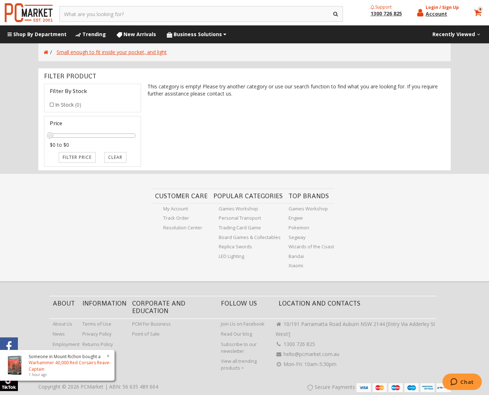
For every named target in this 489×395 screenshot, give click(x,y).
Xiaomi (296, 265)
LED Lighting (231, 256)
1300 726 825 (298, 344)
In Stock (68, 104)
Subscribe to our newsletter (239, 347)
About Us (62, 324)
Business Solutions (197, 34)
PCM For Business (151, 324)
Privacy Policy (97, 334)
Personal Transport (240, 218)
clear (115, 157)
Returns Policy (97, 344)
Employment (66, 344)
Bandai (296, 256)
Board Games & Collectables (250, 237)
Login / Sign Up (442, 7)
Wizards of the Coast (311, 246)
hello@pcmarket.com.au (310, 354)
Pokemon (299, 227)
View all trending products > (239, 364)
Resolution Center (182, 227)
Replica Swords (235, 246)
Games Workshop (238, 208)
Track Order (176, 218)
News (59, 334)
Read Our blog (236, 334)
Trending (93, 34)
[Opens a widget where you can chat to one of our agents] (462, 382)
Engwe (296, 218)
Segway (297, 237)
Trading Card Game (240, 227)
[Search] (336, 14)
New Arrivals (139, 34)
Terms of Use (96, 324)
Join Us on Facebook (243, 324)
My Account (175, 208)
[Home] (46, 52)
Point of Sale (146, 334)
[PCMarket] (29, 12)
